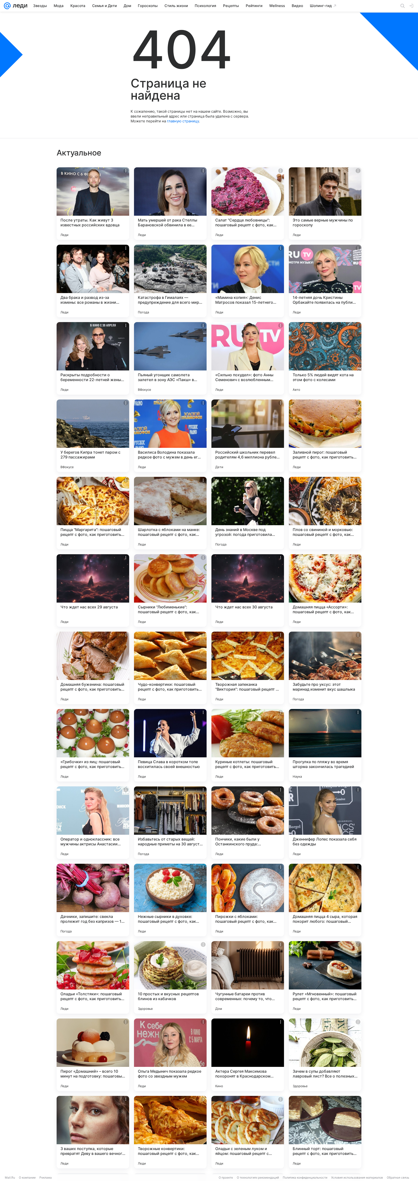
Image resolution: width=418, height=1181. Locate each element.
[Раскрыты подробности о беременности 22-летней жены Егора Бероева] (93, 358)
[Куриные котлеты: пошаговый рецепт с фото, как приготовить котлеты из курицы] (247, 745)
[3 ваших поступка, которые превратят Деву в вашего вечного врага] (93, 1132)
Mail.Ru (10, 1177)
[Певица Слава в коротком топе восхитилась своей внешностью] (170, 745)
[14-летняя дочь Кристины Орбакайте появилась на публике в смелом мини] (325, 281)
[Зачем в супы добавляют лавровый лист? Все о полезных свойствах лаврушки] (325, 1055)
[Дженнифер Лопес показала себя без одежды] (325, 822)
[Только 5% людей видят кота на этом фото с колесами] (325, 358)
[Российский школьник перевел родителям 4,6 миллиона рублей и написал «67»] (247, 435)
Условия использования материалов (357, 1177)
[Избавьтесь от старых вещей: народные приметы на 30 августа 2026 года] (170, 822)
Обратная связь (398, 1177)
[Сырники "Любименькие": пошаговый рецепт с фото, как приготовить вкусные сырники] (170, 590)
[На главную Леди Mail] (19, 6)
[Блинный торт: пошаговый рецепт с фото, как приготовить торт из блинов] (325, 1132)
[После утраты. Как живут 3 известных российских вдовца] (93, 203)
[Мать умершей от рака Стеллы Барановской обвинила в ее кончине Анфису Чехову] (170, 203)
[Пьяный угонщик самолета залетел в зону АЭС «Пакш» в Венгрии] (170, 358)
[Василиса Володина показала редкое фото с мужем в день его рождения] (170, 435)
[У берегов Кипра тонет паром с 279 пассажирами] (93, 435)
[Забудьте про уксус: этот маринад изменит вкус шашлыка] (325, 668)
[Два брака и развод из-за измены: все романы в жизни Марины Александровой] (93, 281)
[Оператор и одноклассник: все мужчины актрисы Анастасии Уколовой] (93, 822)
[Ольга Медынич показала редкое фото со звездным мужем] (170, 1055)
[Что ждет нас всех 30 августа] (247, 590)
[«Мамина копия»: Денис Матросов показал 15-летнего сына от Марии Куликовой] (247, 281)
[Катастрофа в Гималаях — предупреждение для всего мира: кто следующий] (170, 281)
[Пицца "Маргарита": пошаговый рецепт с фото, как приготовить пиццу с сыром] (93, 513)
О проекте (226, 1177)
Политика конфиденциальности (305, 1177)
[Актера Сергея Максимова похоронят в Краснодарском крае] (247, 1055)
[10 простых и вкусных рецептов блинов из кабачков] (170, 977)
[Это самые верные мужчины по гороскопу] (325, 203)
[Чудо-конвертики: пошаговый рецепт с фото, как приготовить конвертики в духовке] (170, 668)
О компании (27, 1177)
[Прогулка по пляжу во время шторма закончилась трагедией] (325, 745)
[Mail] (7, 6)
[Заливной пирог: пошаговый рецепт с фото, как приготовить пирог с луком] (325, 435)
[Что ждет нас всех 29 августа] (93, 590)
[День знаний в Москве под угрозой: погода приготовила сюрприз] (247, 513)
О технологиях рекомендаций (258, 1177)
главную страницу (183, 121)
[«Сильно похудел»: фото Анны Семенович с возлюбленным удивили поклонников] (247, 358)
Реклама (45, 1177)
